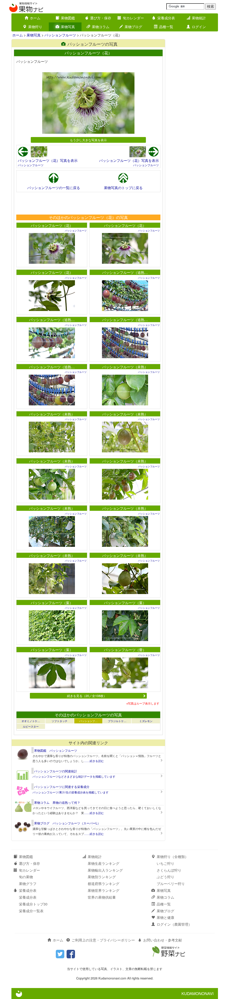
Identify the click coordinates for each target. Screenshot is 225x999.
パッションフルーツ (60, 35)
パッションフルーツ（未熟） (125, 366)
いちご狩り (165, 863)
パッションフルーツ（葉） (52, 602)
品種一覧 (166, 26)
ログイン (199, 26)
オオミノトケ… (31, 721)
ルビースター (31, 726)
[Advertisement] (88, 203)
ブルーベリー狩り (171, 883)
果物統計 (199, 17)
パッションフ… (88, 721)
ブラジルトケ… (117, 721)
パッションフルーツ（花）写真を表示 (48, 160)
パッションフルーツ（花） (52, 225)
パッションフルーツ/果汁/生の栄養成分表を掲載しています (71, 792)
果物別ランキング (102, 876)
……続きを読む (94, 761)
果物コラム (100, 26)
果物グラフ (27, 883)
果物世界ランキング (103, 890)
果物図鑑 (68, 17)
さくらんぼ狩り (169, 870)
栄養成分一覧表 (31, 910)
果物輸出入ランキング (105, 870)
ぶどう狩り (165, 876)
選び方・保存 (100, 17)
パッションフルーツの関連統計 (55, 771)
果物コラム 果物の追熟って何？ (57, 802)
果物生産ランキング (103, 863)
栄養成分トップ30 (33, 904)
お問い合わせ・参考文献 (162, 940)
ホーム (35, 17)
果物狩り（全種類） (172, 856)
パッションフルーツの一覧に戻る (53, 187)
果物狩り (35, 26)
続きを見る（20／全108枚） (87, 695)
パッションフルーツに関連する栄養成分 (61, 786)
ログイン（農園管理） (174, 924)
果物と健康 (165, 917)
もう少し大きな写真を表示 (88, 139)
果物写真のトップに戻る (123, 187)
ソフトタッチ (59, 721)
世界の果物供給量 (102, 897)
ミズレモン (145, 721)
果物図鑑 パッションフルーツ (55, 750)
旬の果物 (26, 876)
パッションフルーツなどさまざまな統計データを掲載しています (74, 776)
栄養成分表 (166, 17)
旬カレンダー (133, 17)
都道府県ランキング (103, 883)
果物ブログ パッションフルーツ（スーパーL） (67, 823)
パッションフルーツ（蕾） (125, 649)
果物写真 (68, 26)
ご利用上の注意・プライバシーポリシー (103, 940)
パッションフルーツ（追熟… (125, 272)
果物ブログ (133, 26)
